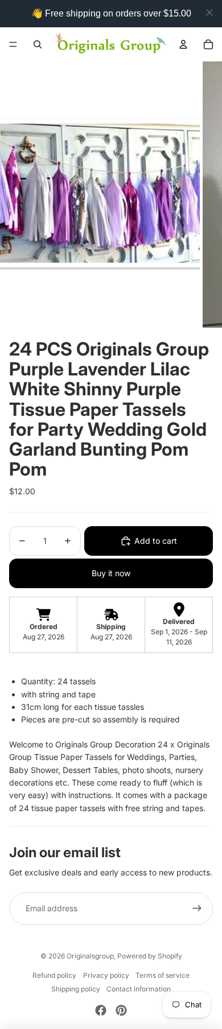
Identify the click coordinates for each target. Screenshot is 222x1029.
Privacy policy (106, 975)
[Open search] (37, 44)
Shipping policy (75, 989)
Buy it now (111, 573)
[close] (209, 12)
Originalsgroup (90, 956)
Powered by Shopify (149, 956)
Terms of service (162, 975)
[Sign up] (197, 908)
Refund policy (54, 975)
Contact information (138, 989)
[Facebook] (101, 1010)
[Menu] (13, 44)
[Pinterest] (121, 1010)
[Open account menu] (183, 44)
